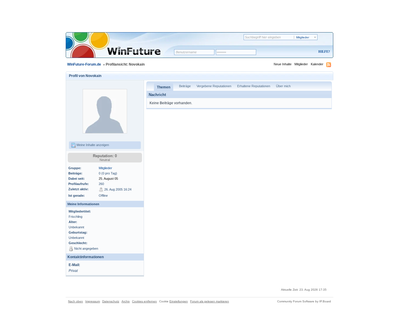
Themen (163, 87)
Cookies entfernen (144, 301)
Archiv (126, 301)
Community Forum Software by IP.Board (304, 301)
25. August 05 (108, 178)
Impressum (92, 301)
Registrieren (299, 52)
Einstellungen (178, 301)
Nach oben (75, 301)
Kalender (317, 64)
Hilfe (323, 51)
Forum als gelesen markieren (209, 301)
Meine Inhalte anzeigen (92, 145)
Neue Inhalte (283, 64)
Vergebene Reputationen (214, 86)
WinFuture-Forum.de (84, 64)
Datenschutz (110, 301)
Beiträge (185, 86)
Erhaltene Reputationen (253, 86)
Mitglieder (301, 64)
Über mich (283, 86)
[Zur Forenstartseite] (122, 49)
